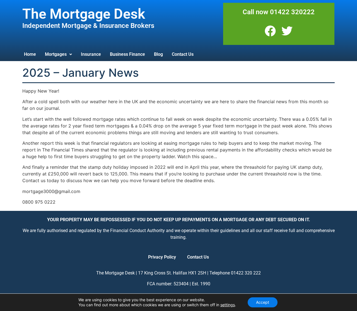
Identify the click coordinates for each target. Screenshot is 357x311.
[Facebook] (270, 31)
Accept (262, 302)
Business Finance (127, 54)
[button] (58, 54)
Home (30, 54)
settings (227, 304)
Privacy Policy (162, 257)
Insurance (91, 54)
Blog (158, 54)
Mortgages (56, 54)
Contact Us (183, 54)
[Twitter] (287, 31)
